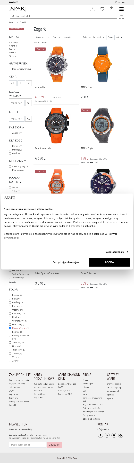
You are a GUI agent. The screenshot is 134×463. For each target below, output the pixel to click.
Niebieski (18, 324)
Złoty (16, 357)
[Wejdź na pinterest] (120, 435)
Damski (17, 146)
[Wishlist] (102, 8)
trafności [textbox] (97, 37)
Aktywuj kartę (39, 394)
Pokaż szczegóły (114, 251)
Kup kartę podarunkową (44, 384)
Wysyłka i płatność (17, 384)
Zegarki (23, 22)
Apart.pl (12, 22)
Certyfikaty (13, 398)
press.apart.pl (113, 391)
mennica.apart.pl (114, 384)
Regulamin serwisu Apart (93, 404)
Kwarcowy (18, 170)
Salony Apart (88, 384)
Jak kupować (14, 387)
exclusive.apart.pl (114, 387)
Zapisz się (54, 444)
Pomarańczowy (20, 328)
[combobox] (99, 37)
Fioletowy (17, 317)
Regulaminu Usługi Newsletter (47, 438)
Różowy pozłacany (20, 337)
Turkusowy (18, 350)
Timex (12, 56)
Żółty (15, 361)
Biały (16, 299)
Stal (15, 187)
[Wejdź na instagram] (107, 435)
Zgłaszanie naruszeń (91, 419)
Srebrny (18, 342)
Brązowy (17, 306)
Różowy (17, 332)
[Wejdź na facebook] (100, 435)
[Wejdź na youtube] (113, 435)
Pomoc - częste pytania (19, 380)
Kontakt (12, 405)
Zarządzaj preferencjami (66, 262)
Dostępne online (42, 37)
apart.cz (110, 395)
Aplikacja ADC (64, 390)
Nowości (67, 37)
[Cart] (111, 9)
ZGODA (109, 262)
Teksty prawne (89, 415)
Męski (16, 153)
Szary (16, 346)
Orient (12, 53)
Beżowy (17, 295)
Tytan (16, 191)
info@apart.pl (103, 429)
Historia (86, 387)
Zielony (17, 353)
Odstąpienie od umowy (19, 401)
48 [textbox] (118, 37)
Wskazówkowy (20, 274)
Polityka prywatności (91, 408)
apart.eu (110, 398)
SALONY (121, 2)
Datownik (17, 270)
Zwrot (11, 391)
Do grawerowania (21, 69)
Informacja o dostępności (93, 412)
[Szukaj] (29, 83)
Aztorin (13, 46)
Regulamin (13, 394)
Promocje (56, 37)
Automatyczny (20, 166)
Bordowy (17, 302)
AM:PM (13, 42)
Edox (12, 49)
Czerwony (18, 313)
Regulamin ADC (65, 394)
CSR (84, 391)
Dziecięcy (17, 150)
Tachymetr (18, 277)
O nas (85, 380)
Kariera (86, 394)
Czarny (17, 310)
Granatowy (19, 321)
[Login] (92, 8)
